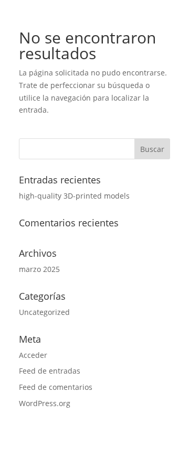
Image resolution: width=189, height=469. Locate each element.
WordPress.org (44, 403)
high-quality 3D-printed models (74, 196)
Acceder (33, 355)
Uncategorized (44, 312)
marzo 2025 (39, 269)
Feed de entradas (49, 371)
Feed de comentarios (55, 387)
